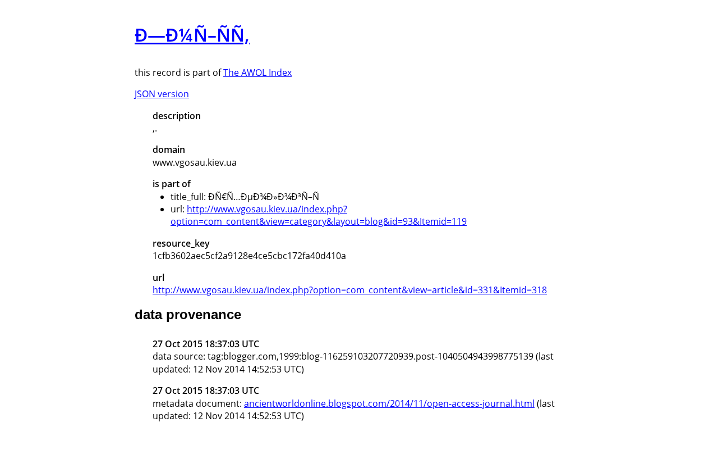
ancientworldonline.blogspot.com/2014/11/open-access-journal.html (389, 403)
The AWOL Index (257, 72)
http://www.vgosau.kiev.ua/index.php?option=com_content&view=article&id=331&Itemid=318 (350, 290)
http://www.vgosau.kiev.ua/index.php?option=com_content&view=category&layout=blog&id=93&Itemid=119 (319, 215)
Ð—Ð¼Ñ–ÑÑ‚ (192, 34)
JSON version (162, 94)
